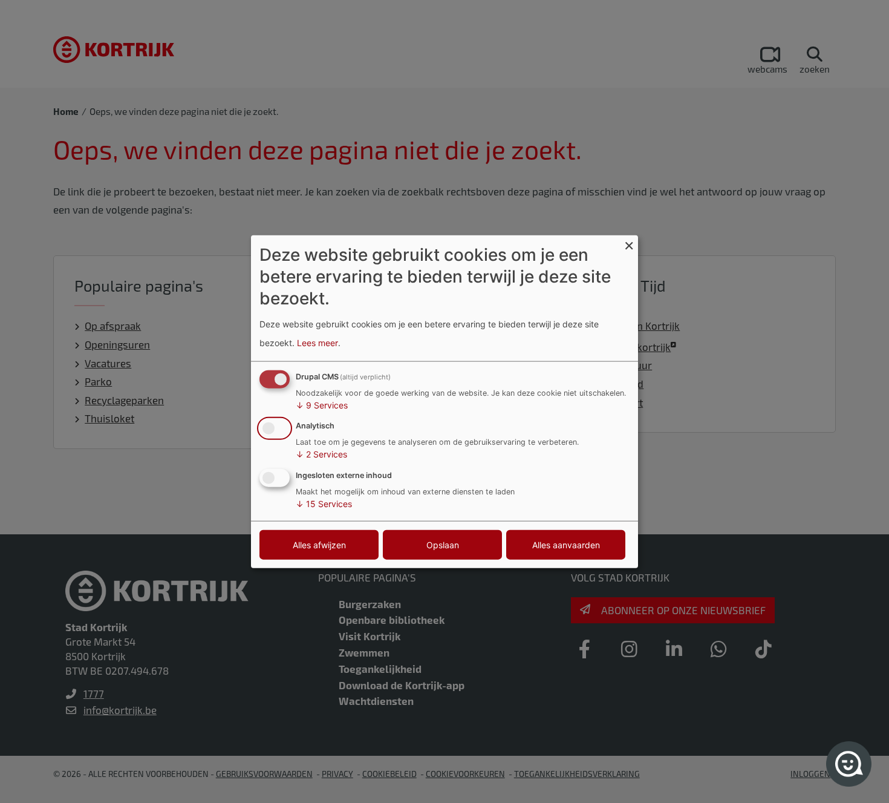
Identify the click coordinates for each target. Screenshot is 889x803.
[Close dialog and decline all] (629, 242)
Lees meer (317, 343)
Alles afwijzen (319, 545)
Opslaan (442, 545)
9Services (322, 404)
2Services (321, 454)
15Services (324, 504)
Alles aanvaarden (566, 545)
